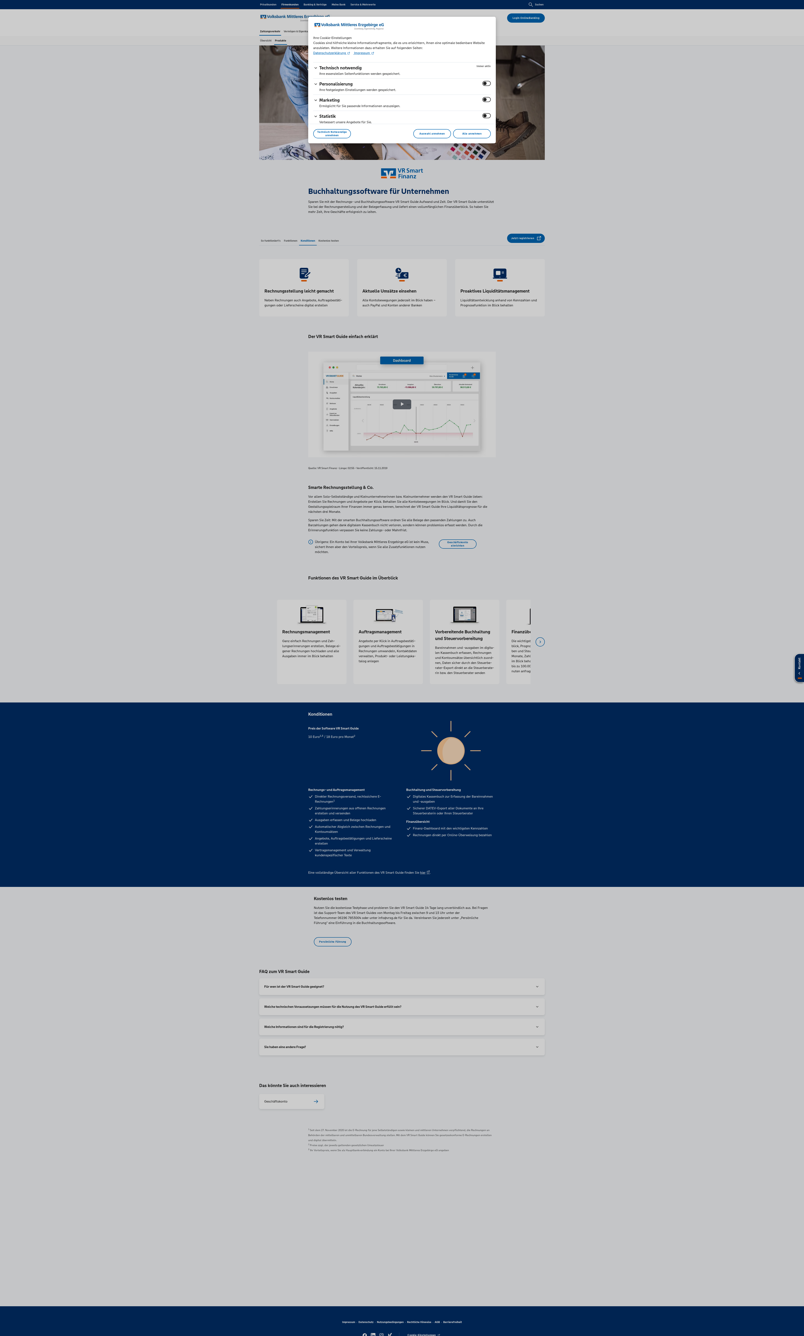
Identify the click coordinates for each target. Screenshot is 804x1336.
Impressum (362, 53)
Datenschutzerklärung (330, 53)
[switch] (486, 83)
